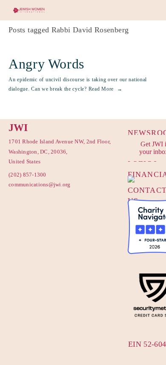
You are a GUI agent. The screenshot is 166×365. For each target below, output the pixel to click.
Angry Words (46, 63)
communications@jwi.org (36, 184)
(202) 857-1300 (27, 174)
